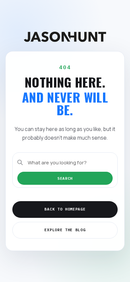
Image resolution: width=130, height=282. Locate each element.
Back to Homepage (64, 209)
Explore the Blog (64, 229)
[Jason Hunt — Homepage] (65, 36)
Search (65, 178)
